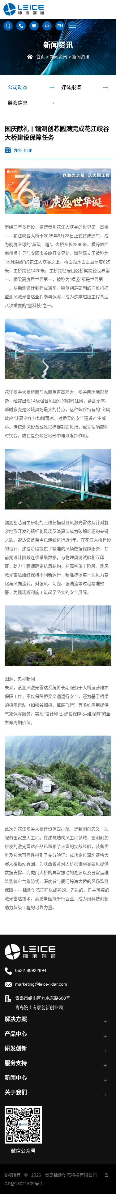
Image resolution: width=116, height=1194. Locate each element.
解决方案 (16, 1019)
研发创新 (16, 1048)
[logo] (30, 951)
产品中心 (16, 1034)
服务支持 (16, 1063)
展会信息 (18, 103)
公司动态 (18, 87)
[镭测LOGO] (23, 9)
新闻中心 (16, 1078)
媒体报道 (71, 87)
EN (60, 25)
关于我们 (16, 1092)
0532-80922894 (30, 970)
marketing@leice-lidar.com (41, 984)
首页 (40, 56)
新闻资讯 (58, 56)
